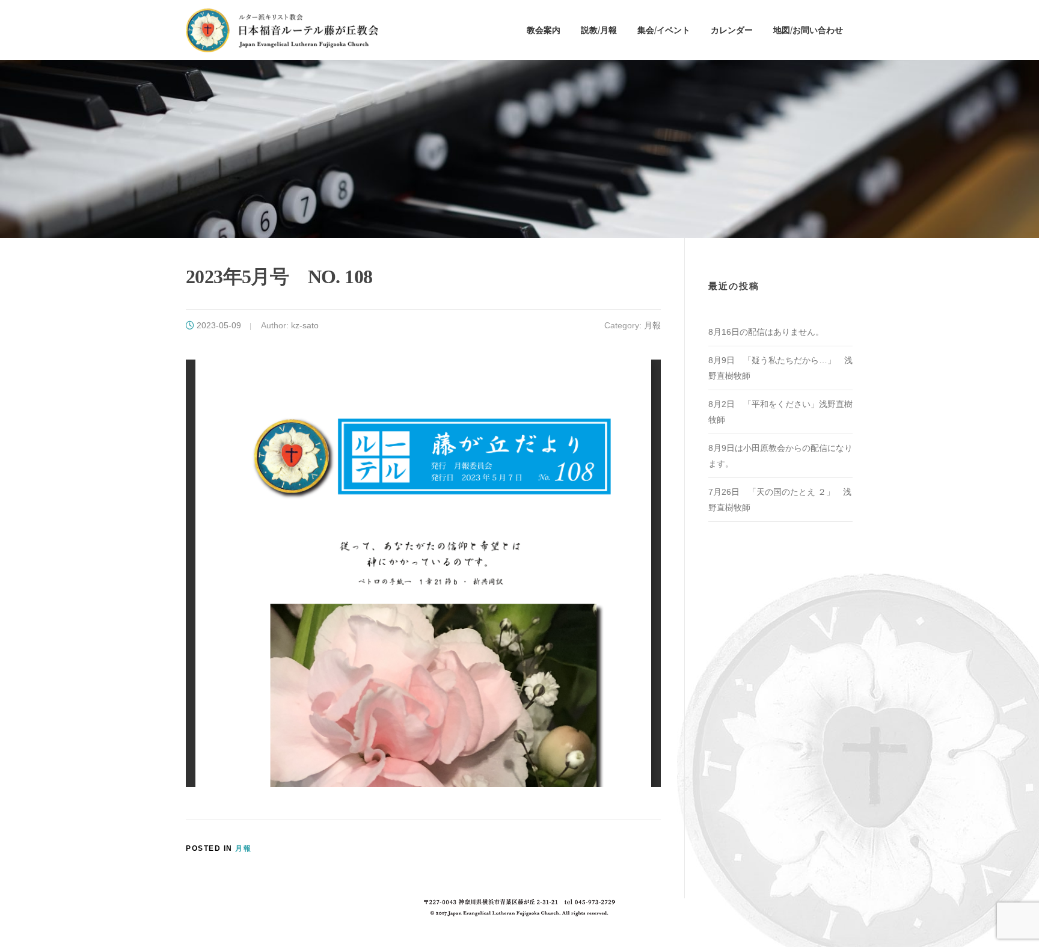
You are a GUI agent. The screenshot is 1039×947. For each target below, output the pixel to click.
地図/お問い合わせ (808, 29)
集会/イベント (663, 29)
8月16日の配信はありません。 (766, 332)
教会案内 (543, 29)
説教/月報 (599, 29)
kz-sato (305, 325)
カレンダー (732, 29)
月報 (652, 325)
